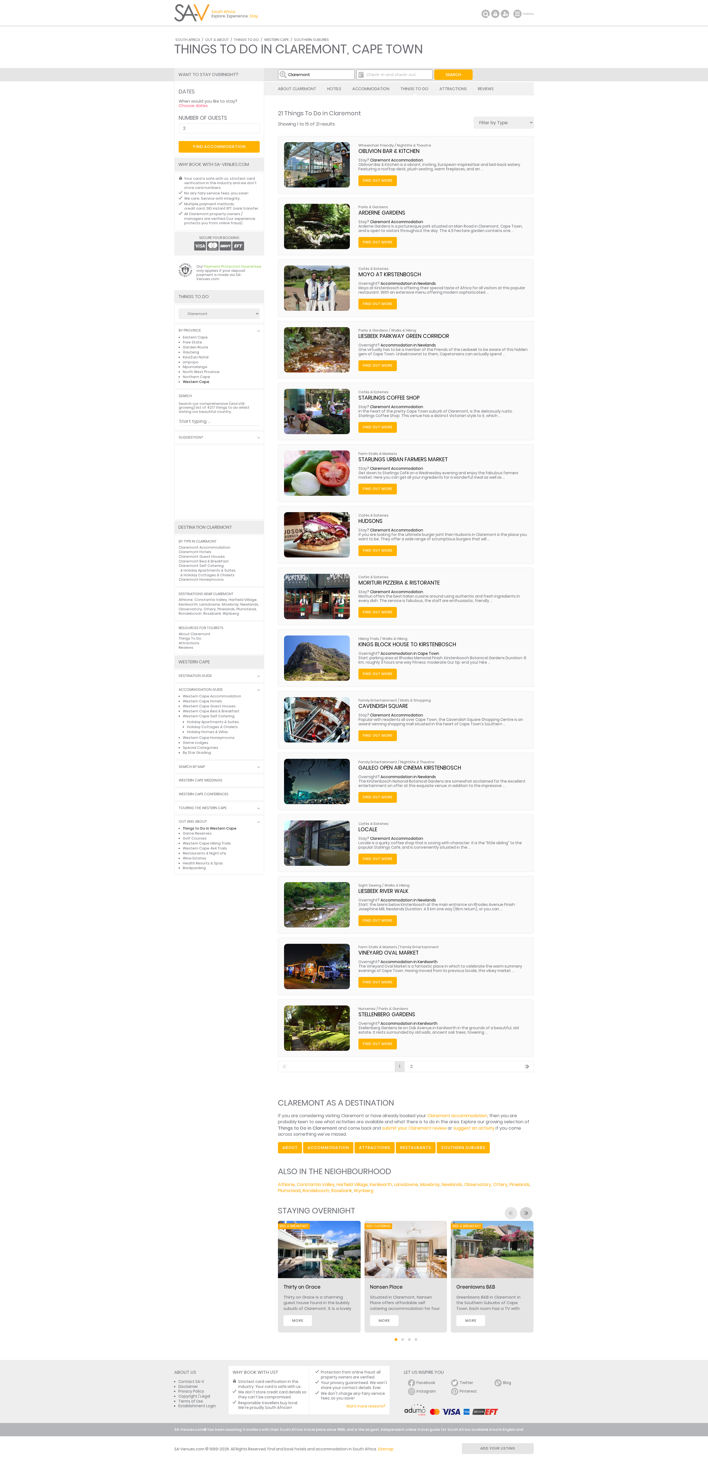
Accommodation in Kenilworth (409, 962)
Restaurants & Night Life (204, 853)
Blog (507, 1382)
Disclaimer (188, 1386)
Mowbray (430, 1184)
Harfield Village (352, 1184)
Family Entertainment (377, 700)
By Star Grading (197, 752)
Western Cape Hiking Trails (207, 843)
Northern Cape (196, 376)
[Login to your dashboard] (495, 14)
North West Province (201, 371)
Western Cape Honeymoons (209, 737)
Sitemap (386, 1449)
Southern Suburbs (311, 39)
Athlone (286, 1184)
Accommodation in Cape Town (410, 653)
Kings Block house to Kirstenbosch (407, 644)
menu (518, 14)
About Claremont (297, 89)
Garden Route (195, 347)
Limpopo (191, 362)
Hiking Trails (368, 638)
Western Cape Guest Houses (209, 706)
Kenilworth (381, 1184)
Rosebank (341, 1190)
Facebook (426, 1382)
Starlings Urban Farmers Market (403, 459)
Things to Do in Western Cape (209, 828)
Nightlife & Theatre (414, 145)
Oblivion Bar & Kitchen (389, 151)
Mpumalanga (195, 366)
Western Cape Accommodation (212, 696)
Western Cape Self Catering (209, 716)
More (297, 1320)
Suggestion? (191, 438)
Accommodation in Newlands (408, 283)
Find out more (377, 180)
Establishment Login (197, 1406)
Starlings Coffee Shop (389, 398)
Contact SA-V (191, 1381)
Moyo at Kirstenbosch (389, 274)
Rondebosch (316, 1190)
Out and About (193, 822)
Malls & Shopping (415, 700)
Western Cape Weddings (200, 780)
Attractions (453, 89)
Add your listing (497, 1448)
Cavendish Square (383, 706)
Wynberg (363, 1190)
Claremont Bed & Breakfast (204, 561)
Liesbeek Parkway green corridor (403, 336)
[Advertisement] (219, 482)
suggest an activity (473, 1128)
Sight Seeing (369, 885)
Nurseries (367, 1008)
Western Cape (276, 39)
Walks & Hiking (403, 330)
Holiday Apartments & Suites (210, 570)
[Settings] (505, 14)
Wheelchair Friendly (376, 145)
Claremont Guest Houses (202, 556)
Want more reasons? (366, 1406)
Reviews (486, 89)
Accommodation (370, 89)
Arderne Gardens (381, 213)
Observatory (477, 1184)
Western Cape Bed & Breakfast (211, 711)
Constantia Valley (316, 1184)
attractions (374, 1147)
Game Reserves (197, 833)
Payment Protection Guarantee (232, 266)
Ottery (500, 1184)
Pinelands (519, 1184)
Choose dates (193, 105)
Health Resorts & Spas (203, 863)
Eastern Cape (195, 337)
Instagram (426, 1391)
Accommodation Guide (201, 690)
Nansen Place (386, 1287)
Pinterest (468, 1391)
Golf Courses (195, 838)
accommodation (328, 1147)
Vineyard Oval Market (388, 953)
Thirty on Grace (302, 1287)
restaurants (415, 1147)
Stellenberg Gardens (386, 1014)
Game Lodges (195, 742)
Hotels (334, 89)
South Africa (187, 39)
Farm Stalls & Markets (377, 453)
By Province (190, 331)
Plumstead (289, 1190)
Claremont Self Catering (201, 565)
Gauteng (191, 352)
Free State (192, 342)
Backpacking (194, 868)
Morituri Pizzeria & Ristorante (399, 583)
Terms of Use (190, 1401)
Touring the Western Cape (203, 808)
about (290, 1147)
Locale (367, 829)
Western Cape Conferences (203, 794)
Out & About (217, 39)
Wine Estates (194, 858)
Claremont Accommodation (396, 160)
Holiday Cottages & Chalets (209, 575)
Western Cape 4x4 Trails (205, 848)
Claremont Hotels (195, 551)
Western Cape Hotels (202, 701)
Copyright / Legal (194, 1396)
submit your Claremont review (414, 1128)
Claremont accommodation (457, 1115)
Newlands (452, 1184)
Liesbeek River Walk (383, 891)
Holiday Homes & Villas (207, 731)
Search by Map (192, 767)
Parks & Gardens (373, 207)
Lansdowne (406, 1184)
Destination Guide (195, 676)
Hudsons (370, 521)
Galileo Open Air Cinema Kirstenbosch (409, 768)
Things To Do (246, 39)
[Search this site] (485, 14)
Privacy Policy (191, 1391)
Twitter (466, 1382)
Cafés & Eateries (373, 268)
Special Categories (200, 747)
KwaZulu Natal (196, 357)
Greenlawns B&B (475, 1287)
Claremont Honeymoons (201, 579)
